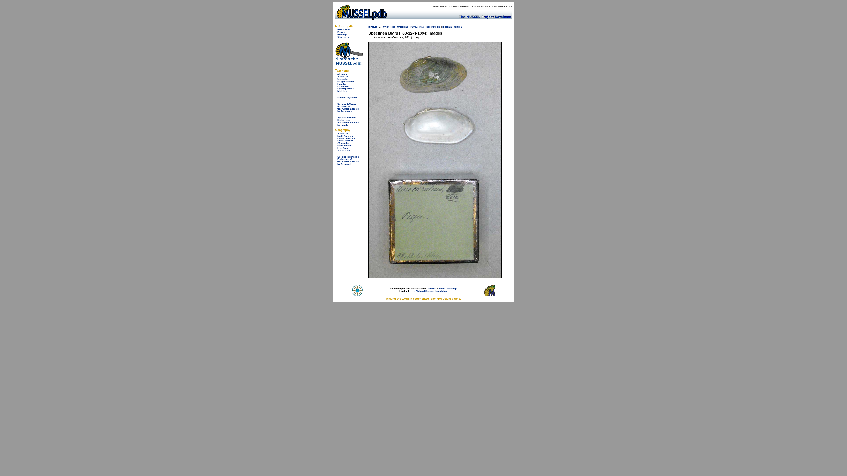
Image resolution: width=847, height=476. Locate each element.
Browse (341, 32)
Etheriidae (343, 86)
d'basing (342, 34)
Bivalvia (372, 27)
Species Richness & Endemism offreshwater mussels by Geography (348, 160)
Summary (342, 76)
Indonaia (447, 27)
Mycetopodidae (345, 88)
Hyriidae (342, 84)
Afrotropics (343, 143)
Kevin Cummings (448, 288)
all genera (342, 74)
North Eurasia (344, 145)
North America (345, 136)
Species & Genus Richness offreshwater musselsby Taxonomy (348, 107)
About (443, 6)
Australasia (343, 150)
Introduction (343, 29)
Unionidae (342, 79)
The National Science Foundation (429, 291)
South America (345, 140)
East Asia (342, 148)
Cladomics (343, 37)
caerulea (457, 27)
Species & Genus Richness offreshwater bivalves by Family (348, 121)
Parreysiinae (417, 27)
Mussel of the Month (470, 6)
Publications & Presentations (497, 6)
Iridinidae (342, 91)
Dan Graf (431, 288)
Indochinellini (433, 27)
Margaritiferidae (345, 81)
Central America (346, 138)
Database (453, 6)
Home (435, 6)
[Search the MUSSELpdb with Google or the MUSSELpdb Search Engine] (349, 64)
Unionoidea (389, 27)
